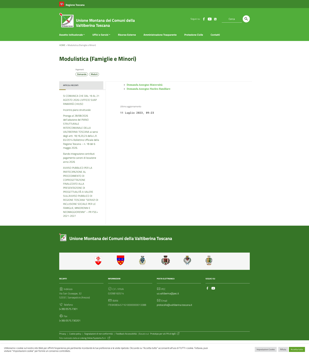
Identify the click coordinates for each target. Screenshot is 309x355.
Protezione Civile (193, 35)
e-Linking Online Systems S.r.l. (92, 338)
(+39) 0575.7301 (68, 309)
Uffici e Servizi (100, 35)
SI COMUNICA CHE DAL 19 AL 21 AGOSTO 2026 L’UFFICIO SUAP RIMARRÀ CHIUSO (81, 100)
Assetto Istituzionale (71, 35)
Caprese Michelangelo (143, 260)
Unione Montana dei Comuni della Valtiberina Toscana (105, 22)
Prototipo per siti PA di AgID (163, 333)
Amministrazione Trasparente (160, 35)
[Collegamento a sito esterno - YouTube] (209, 19)
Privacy (62, 333)
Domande (81, 74)
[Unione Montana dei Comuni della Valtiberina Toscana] (66, 21)
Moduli (94, 74)
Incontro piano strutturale (77, 110)
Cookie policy (75, 333)
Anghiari (99, 260)
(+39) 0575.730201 (69, 320)
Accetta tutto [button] (297, 349)
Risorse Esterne (127, 35)
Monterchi (165, 260)
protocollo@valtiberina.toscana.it (174, 305)
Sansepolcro (187, 260)
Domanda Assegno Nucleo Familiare (148, 88)
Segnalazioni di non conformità (98, 333)
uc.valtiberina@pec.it (168, 293)
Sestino (210, 260)
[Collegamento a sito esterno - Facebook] (204, 19)
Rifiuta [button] (283, 349)
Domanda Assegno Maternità (144, 84)
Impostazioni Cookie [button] (266, 349)
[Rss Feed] (215, 18)
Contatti (215, 35)
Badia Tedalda (121, 260)
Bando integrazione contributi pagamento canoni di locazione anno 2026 (79, 158)
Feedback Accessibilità (126, 333)
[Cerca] (246, 18)
